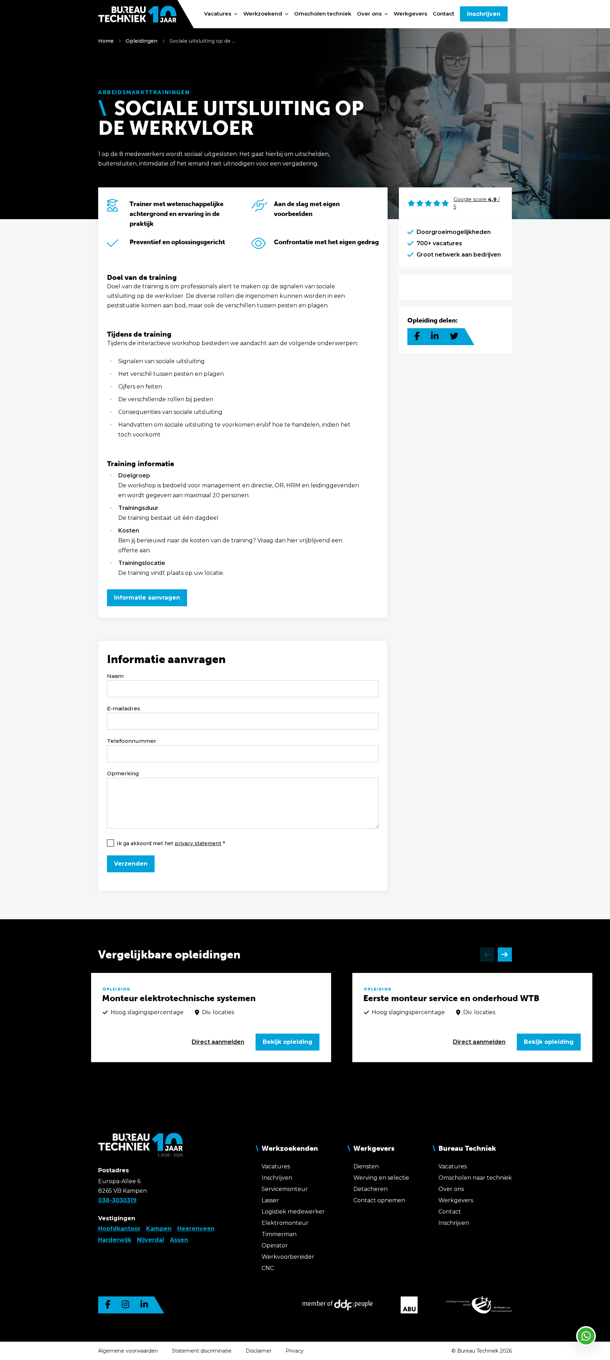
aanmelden (218, 1042)
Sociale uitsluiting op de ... (202, 41)
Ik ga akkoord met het (169, 843)
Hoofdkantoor (119, 1228)
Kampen (159, 1228)
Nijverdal (150, 1239)
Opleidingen (141, 41)
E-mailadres (123, 708)
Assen (179, 1239)
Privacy (295, 1351)
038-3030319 (117, 1200)
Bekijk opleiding (287, 1042)
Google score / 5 (477, 203)
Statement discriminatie (202, 1351)
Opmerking (123, 773)
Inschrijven (484, 14)
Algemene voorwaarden (128, 1351)
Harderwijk (114, 1239)
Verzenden (131, 863)
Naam (115, 676)
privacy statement (198, 843)
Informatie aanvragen (147, 597)
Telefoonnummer (131, 741)
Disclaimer (258, 1351)
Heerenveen (196, 1228)
